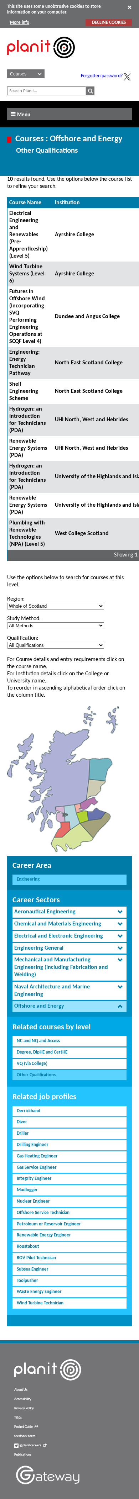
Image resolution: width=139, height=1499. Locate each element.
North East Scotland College (89, 363)
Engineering (28, 879)
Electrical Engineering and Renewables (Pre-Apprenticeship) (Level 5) (28, 235)
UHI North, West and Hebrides (91, 420)
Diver (22, 1122)
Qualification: (22, 638)
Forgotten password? (102, 76)
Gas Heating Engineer (37, 1156)
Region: (16, 599)
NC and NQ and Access (38, 1041)
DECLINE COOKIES (109, 22)
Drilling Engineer (32, 1144)
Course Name (25, 203)
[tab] (69, 912)
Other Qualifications (36, 1075)
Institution (67, 203)
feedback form (24, 1436)
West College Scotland (82, 534)
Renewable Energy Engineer (44, 1235)
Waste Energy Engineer (39, 1291)
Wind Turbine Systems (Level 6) (27, 274)
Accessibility (22, 1399)
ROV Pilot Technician (36, 1258)
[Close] (129, 7)
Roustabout (28, 1246)
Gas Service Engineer (37, 1167)
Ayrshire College (74, 235)
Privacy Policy (24, 1408)
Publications (22, 1454)
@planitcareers (30, 1445)
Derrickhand (28, 1111)
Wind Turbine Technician (40, 1303)
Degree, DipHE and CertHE (42, 1052)
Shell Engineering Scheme (23, 391)
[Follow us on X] (127, 76)
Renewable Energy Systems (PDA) (28, 448)
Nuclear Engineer (33, 1201)
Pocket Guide (23, 1427)
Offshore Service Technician (43, 1212)
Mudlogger (27, 1190)
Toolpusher (27, 1280)
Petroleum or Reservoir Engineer (49, 1224)
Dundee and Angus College (87, 317)
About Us (20, 1390)
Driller (23, 1133)
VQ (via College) (32, 1063)
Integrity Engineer (34, 1178)
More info (19, 22)
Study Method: (24, 619)
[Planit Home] (41, 62)
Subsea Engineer (32, 1269)
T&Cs (18, 1417)
